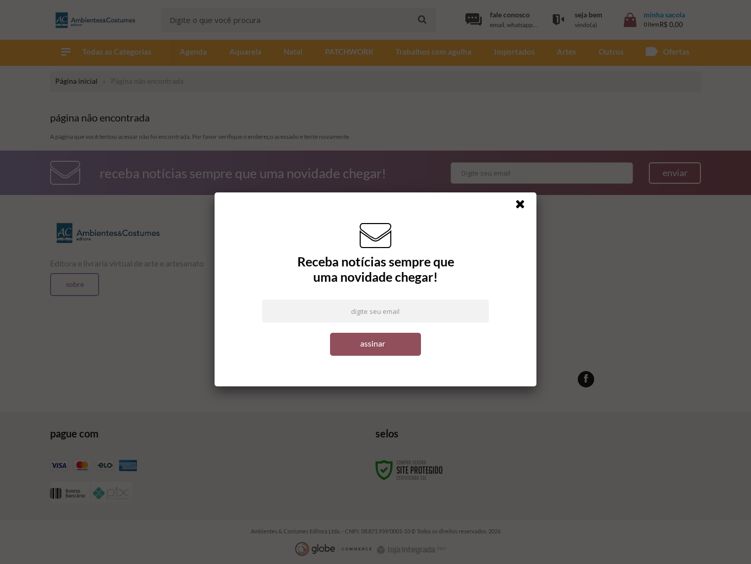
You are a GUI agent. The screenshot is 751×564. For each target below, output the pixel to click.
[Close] (524, 207)
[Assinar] (375, 344)
